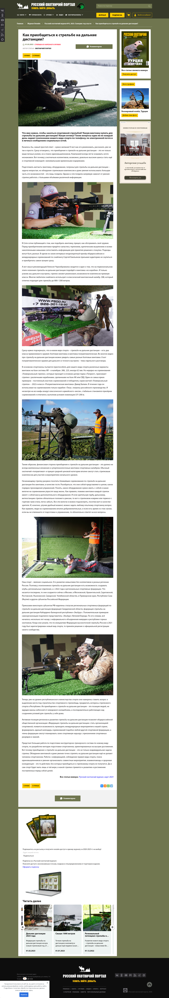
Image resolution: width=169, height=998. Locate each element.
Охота (22, 15)
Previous (23, 927)
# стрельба (36, 55)
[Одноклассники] (105, 786)
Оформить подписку (31, 867)
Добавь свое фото (130, 115)
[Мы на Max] (144, 977)
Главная (66, 989)
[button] (24, 987)
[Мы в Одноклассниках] (2, 15)
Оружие (49, 15)
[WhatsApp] (108, 786)
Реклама (75, 992)
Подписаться (28, 856)
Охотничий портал (43, 48)
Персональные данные (96, 992)
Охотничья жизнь (74, 15)
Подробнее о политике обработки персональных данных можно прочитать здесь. (24, 989)
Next (112, 927)
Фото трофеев (128, 84)
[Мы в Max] (2, 39)
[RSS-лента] (2, 34)
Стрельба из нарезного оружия (47, 45)
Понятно (24, 995)
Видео (61, 15)
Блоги (95, 989)
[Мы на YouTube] (2, 20)
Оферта (83, 992)
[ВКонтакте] (101, 786)
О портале (67, 992)
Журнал (102, 15)
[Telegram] (111, 786)
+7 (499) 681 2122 (28, 979)
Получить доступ (129, 74)
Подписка (117, 15)
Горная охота (37, 15)
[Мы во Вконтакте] (2, 10)
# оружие (27, 55)
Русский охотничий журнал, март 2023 (96, 777)
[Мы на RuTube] (2, 25)
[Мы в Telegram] (2, 29)
